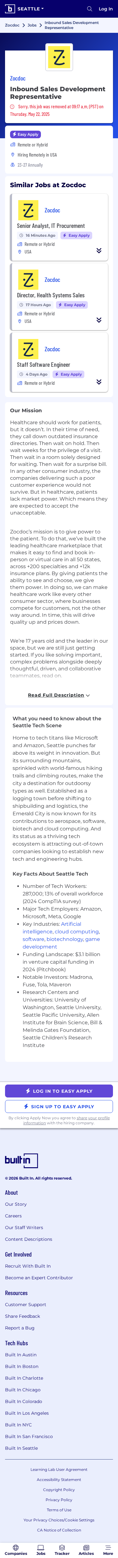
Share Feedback (22, 1316)
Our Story (16, 1204)
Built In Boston (21, 1366)
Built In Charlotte (24, 1378)
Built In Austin (21, 1355)
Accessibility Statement (59, 1479)
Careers (13, 1216)
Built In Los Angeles (27, 1413)
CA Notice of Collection (59, 1530)
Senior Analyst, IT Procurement (51, 225)
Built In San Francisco (29, 1436)
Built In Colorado (23, 1401)
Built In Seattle (21, 1448)
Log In (106, 9)
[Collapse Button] (99, 250)
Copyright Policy (59, 1489)
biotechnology (65, 939)
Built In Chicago (23, 1390)
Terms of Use (59, 1509)
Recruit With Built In (28, 1266)
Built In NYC (18, 1425)
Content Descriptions (28, 1239)
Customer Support (25, 1304)
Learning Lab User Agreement (59, 1469)
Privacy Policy (59, 1499)
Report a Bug (20, 1328)
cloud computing (77, 932)
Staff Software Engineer (43, 364)
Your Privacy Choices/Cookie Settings (59, 1520)
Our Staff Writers (24, 1227)
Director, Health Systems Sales (51, 295)
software (33, 939)
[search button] (90, 9)
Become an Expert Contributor (39, 1278)
